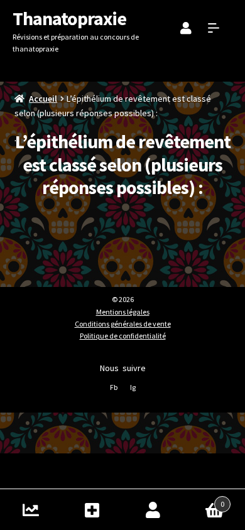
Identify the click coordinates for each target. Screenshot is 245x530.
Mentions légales (123, 311)
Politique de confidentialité (123, 335)
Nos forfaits (92, 509)
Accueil (43, 98)
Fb (113, 387)
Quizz (31, 509)
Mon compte (153, 509)
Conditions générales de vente (123, 323)
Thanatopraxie (69, 18)
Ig (133, 387)
